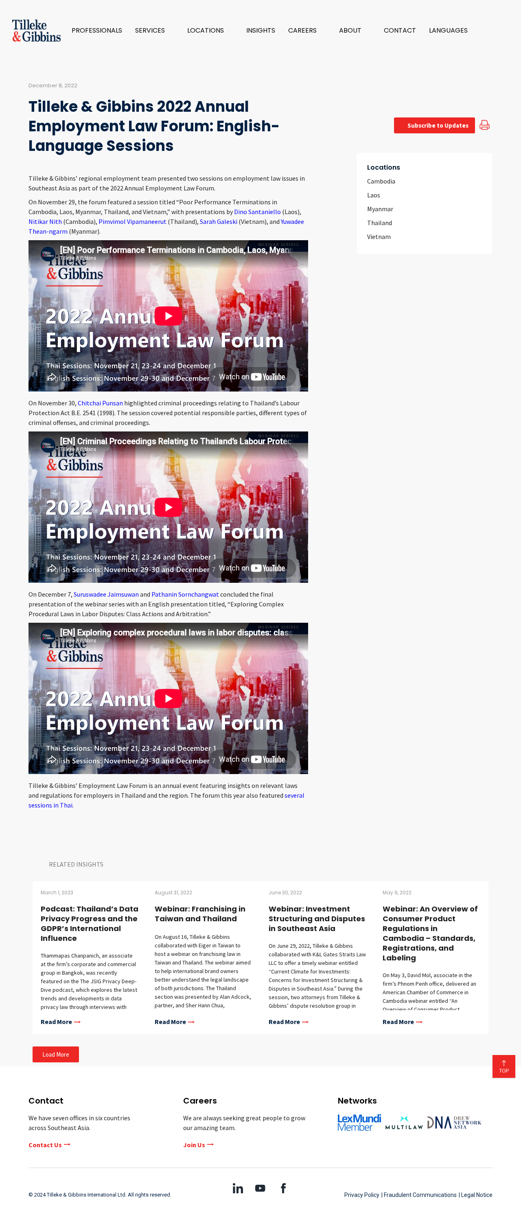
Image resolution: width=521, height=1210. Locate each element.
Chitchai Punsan (100, 403)
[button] (155, 31)
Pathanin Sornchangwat (185, 594)
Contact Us (45, 1145)
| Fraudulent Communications (419, 1195)
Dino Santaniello (257, 212)
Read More (56, 1022)
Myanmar (380, 209)
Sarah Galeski (218, 221)
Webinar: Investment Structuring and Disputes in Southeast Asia (317, 918)
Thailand (379, 223)
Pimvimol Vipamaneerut (132, 221)
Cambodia (381, 181)
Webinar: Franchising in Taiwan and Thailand (200, 914)
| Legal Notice (476, 1195)
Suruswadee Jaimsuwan (106, 594)
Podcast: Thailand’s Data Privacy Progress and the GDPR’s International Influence (89, 923)
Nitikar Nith (45, 221)
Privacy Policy (361, 1195)
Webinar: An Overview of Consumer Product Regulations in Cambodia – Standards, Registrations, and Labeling (430, 933)
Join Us (194, 1145)
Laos (373, 195)
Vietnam (379, 236)
